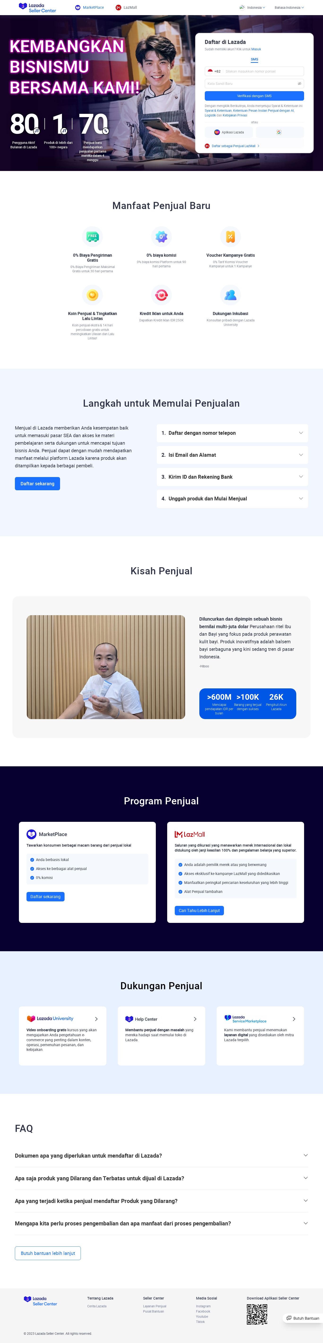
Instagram (203, 1306)
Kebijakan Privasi (235, 115)
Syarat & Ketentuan (218, 110)
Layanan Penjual (154, 1306)
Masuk (256, 49)
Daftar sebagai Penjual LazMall (233, 146)
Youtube (202, 1316)
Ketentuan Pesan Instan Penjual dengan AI (263, 110)
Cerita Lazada (96, 1306)
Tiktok (200, 1322)
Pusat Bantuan (153, 1311)
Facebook (203, 1311)
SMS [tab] (254, 59)
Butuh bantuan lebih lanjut (48, 1253)
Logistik (210, 115)
